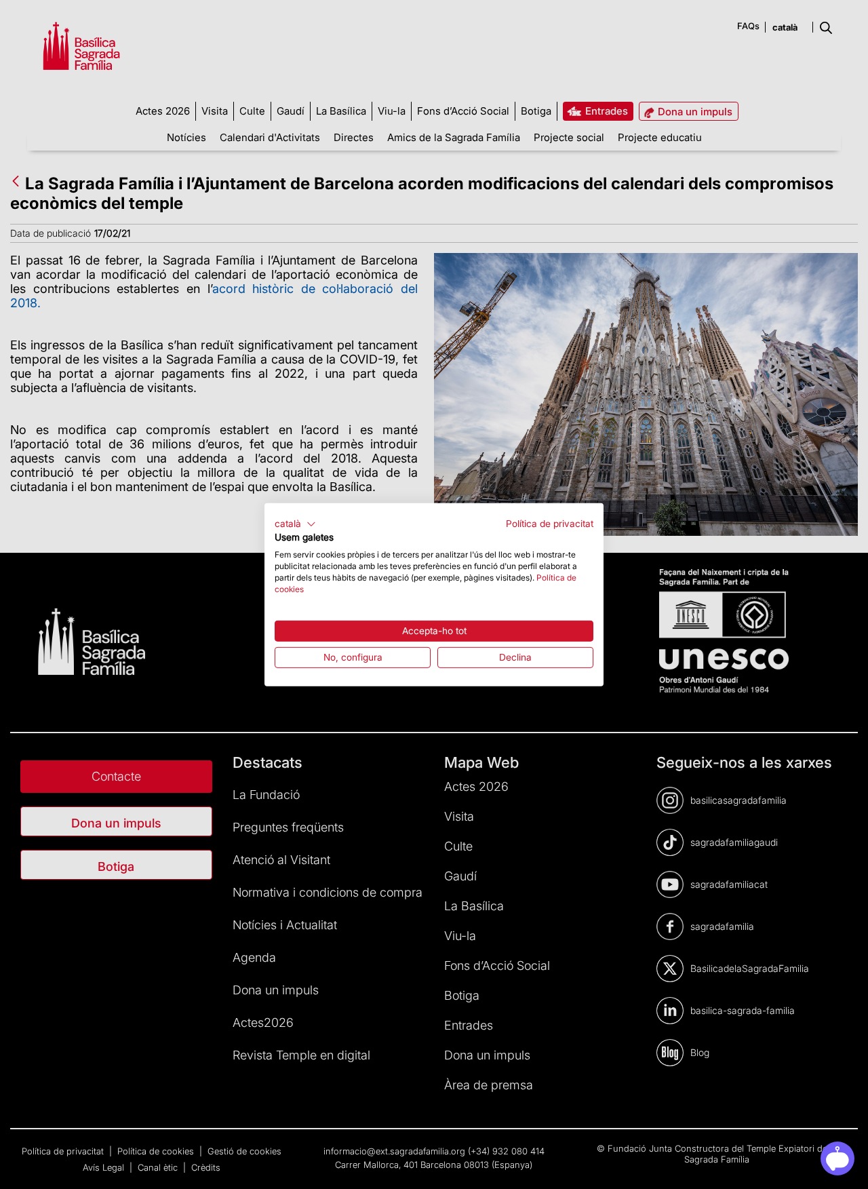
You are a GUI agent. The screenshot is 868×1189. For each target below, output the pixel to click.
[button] (295, 523)
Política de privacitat (549, 523)
